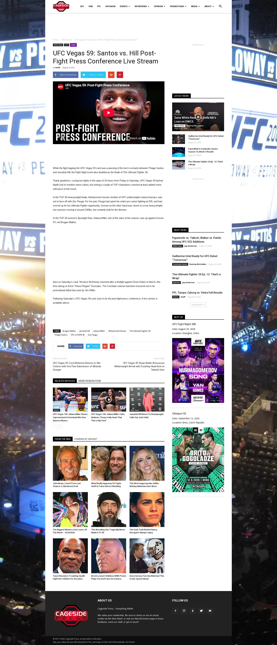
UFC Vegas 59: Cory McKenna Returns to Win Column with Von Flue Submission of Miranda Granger (77, 366)
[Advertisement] (138, 24)
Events (123, 6)
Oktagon (110, 6)
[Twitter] (201, 611)
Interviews (141, 6)
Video (73, 45)
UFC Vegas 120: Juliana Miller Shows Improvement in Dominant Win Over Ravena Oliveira (70, 417)
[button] (220, 4)
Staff (57, 67)
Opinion (158, 6)
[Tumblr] (192, 611)
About (208, 6)
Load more (197, 304)
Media (194, 6)
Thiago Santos (60, 335)
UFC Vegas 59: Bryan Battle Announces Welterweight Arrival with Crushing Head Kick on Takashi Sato (139, 366)
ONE (90, 6)
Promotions (177, 6)
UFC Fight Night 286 (184, 324)
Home (56, 39)
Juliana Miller (99, 331)
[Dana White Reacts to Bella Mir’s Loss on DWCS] (198, 116)
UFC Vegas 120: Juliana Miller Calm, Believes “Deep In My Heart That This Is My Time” (108, 417)
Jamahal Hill (84, 331)
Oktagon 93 (179, 413)
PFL (99, 6)
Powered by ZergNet (86, 439)
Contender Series (180, 264)
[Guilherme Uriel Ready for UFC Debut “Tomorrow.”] (178, 139)
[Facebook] (175, 611)
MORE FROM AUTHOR (90, 381)
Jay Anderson (190, 246)
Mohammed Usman (117, 331)
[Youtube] (210, 611)
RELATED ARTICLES (65, 381)
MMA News (58, 45)
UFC (82, 6)
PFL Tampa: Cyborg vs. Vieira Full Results (197, 292)
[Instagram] (184, 611)
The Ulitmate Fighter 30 (140, 331)
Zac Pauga (92, 335)
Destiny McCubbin (195, 125)
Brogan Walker (69, 331)
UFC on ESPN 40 (77, 335)
